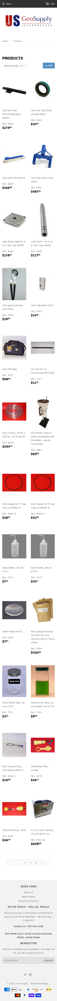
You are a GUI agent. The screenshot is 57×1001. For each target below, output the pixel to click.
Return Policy (28, 896)
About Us (28, 892)
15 (30, 862)
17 (41, 862)
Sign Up (48, 960)
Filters (49, 65)
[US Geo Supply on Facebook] (30, 975)
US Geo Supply (21, 983)
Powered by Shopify (39, 983)
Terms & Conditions (28, 901)
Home (4, 41)
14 (25, 862)
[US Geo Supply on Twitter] (25, 975)
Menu (9, 3)
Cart (52, 3)
